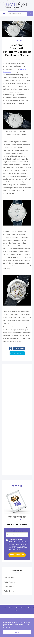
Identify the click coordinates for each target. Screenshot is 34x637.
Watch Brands (9, 591)
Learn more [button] (7, 627)
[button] (4, 13)
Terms (11, 608)
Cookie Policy (20, 608)
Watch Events (9, 586)
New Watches (9, 578)
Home (4, 608)
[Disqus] (17, 393)
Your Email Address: (17, 531)
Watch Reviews (9, 582)
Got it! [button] (17, 632)
